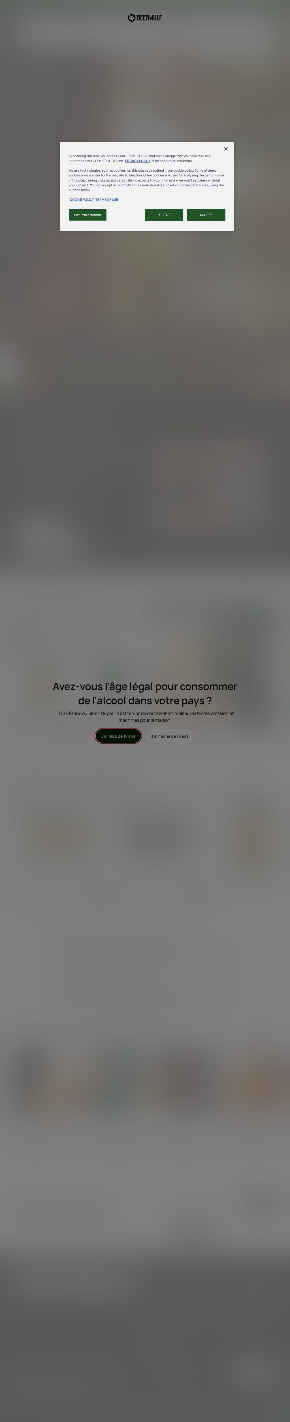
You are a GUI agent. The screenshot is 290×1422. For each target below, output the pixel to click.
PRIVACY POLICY (137, 161)
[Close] (226, 149)
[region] (147, 186)
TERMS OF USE (106, 199)
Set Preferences (87, 215)
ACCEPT (206, 215)
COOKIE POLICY (82, 199)
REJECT (164, 215)
